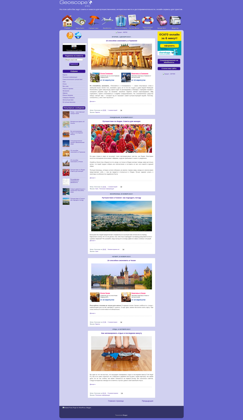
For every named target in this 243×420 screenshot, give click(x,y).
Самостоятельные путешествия (72, 79)
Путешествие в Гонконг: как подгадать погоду (121, 198)
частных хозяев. (135, 77)
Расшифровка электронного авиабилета (74, 181)
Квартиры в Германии (139, 73)
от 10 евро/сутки (107, 80)
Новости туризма (68, 88)
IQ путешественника (69, 102)
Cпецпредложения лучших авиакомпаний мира (77, 142)
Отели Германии (106, 73)
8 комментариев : (113, 393)
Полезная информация (106, 188)
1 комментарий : (113, 110)
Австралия (66, 91)
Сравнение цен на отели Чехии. (109, 295)
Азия (97, 188)
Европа (97, 112)
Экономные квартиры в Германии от (141, 76)
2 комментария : (113, 322)
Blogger (125, 415)
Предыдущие (147, 401)
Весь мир (65, 86)
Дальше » (93, 101)
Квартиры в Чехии (138, 293)
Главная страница (116, 401)
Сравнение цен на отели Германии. (110, 76)
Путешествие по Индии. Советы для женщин (121, 121)
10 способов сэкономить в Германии (121, 41)
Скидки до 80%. (104, 77)
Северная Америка (69, 97)
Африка (65, 93)
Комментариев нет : (114, 249)
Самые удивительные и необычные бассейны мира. (77, 190)
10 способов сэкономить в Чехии (121, 260)
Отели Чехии (105, 293)
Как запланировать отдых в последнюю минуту (121, 333)
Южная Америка (68, 95)
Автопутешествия (68, 100)
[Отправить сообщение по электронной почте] (121, 110)
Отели (65, 84)
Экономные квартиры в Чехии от (140, 295)
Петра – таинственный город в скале (77, 112)
